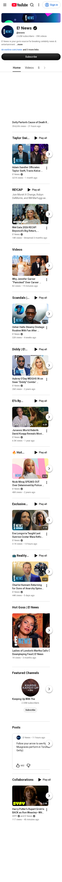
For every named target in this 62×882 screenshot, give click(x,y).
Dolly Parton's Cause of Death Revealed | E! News (31, 122)
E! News (16, 174)
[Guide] (5, 5)
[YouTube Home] (19, 5)
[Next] (49, 154)
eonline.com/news (13, 49)
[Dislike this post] (28, 765)
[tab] (17, 68)
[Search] (32, 5)
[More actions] (46, 168)
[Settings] (39, 5)
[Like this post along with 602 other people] (18, 765)
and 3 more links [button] (31, 49)
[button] (44, 68)
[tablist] (31, 68)
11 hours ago (38, 737)
